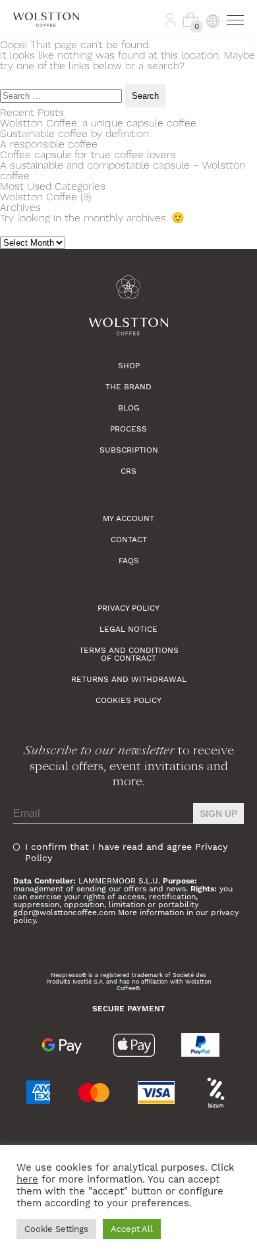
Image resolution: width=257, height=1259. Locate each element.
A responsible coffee (49, 144)
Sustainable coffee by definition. (75, 133)
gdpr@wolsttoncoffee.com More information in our (112, 912)
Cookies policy (128, 700)
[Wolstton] (128, 305)
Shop (129, 365)
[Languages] (212, 20)
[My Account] (171, 19)
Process (128, 429)
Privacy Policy (128, 608)
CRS (128, 471)
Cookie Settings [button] (56, 1229)
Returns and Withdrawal (128, 679)
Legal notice (128, 629)
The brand (128, 386)
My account (128, 518)
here (27, 1179)
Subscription (129, 450)
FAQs (129, 560)
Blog (129, 407)
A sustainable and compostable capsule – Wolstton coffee (122, 170)
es (209, 50)
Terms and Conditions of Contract (129, 654)
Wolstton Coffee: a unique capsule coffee (98, 123)
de (209, 90)
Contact (129, 539)
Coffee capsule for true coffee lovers (88, 154)
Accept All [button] (132, 1229)
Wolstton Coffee (38, 196)
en (209, 70)
